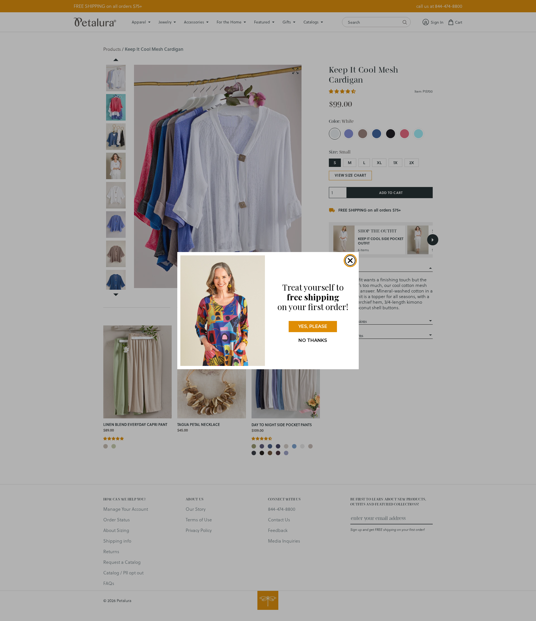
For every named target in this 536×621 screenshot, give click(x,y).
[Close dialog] (350, 260)
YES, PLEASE (312, 326)
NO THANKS (312, 340)
